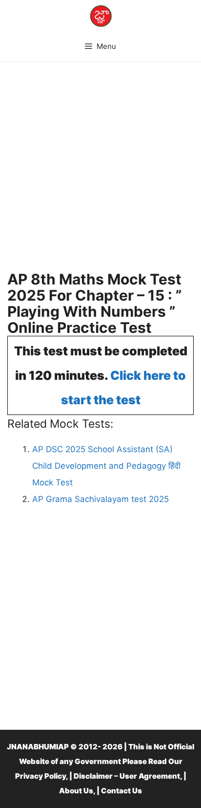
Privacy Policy (40, 776)
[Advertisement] (100, 170)
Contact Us (121, 790)
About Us (76, 790)
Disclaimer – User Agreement (127, 776)
